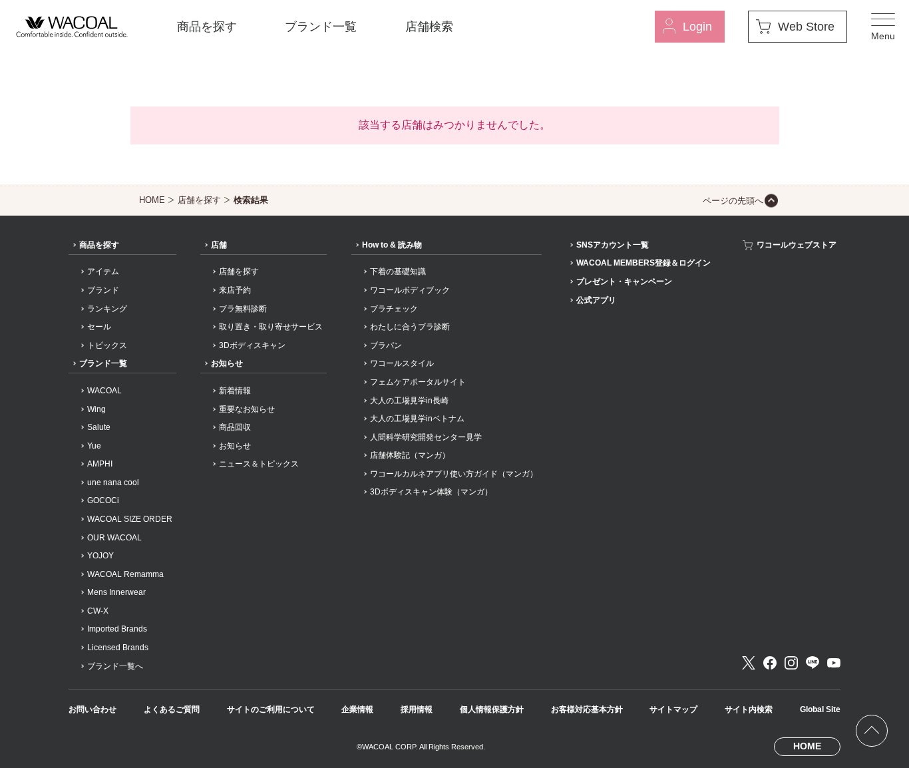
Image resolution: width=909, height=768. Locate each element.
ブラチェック (394, 308)
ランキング (107, 308)
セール (99, 326)
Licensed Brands (117, 647)
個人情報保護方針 (492, 709)
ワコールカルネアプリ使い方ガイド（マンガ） (454, 474)
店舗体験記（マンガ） (410, 455)
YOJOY (100, 555)
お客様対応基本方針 (587, 709)
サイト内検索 (749, 709)
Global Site (820, 709)
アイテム (103, 271)
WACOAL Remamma (125, 574)
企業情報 (357, 709)
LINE (812, 663)
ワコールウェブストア (796, 245)
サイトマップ (673, 709)
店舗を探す (199, 200)
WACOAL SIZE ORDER (129, 519)
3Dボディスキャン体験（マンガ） (431, 491)
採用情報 (417, 709)
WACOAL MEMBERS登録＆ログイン (643, 263)
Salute (98, 427)
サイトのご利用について (271, 709)
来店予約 (235, 290)
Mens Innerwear (116, 592)
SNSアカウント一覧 (612, 245)
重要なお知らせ (247, 409)
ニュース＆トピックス (259, 464)
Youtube (833, 663)
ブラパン (386, 345)
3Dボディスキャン (252, 345)
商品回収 (235, 427)
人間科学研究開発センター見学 (426, 437)
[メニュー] (883, 27)
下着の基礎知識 (398, 271)
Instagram (791, 663)
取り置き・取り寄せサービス (271, 326)
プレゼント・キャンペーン (624, 281)
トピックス (107, 345)
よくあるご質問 (172, 709)
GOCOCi (103, 500)
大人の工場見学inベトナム (417, 418)
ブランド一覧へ (115, 666)
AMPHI (99, 464)
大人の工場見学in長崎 (409, 400)
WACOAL (104, 390)
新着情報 (235, 390)
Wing (96, 409)
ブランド (103, 290)
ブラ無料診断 (243, 308)
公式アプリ (596, 300)
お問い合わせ (92, 709)
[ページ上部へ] (872, 731)
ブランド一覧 (321, 26)
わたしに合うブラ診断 (410, 326)
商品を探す (207, 26)
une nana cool (113, 482)
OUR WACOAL (114, 537)
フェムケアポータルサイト (418, 382)
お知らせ (227, 363)
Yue (94, 446)
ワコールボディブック (410, 290)
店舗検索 (429, 26)
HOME (152, 200)
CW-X (97, 611)
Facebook (770, 663)
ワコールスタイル (402, 363)
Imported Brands (117, 629)
